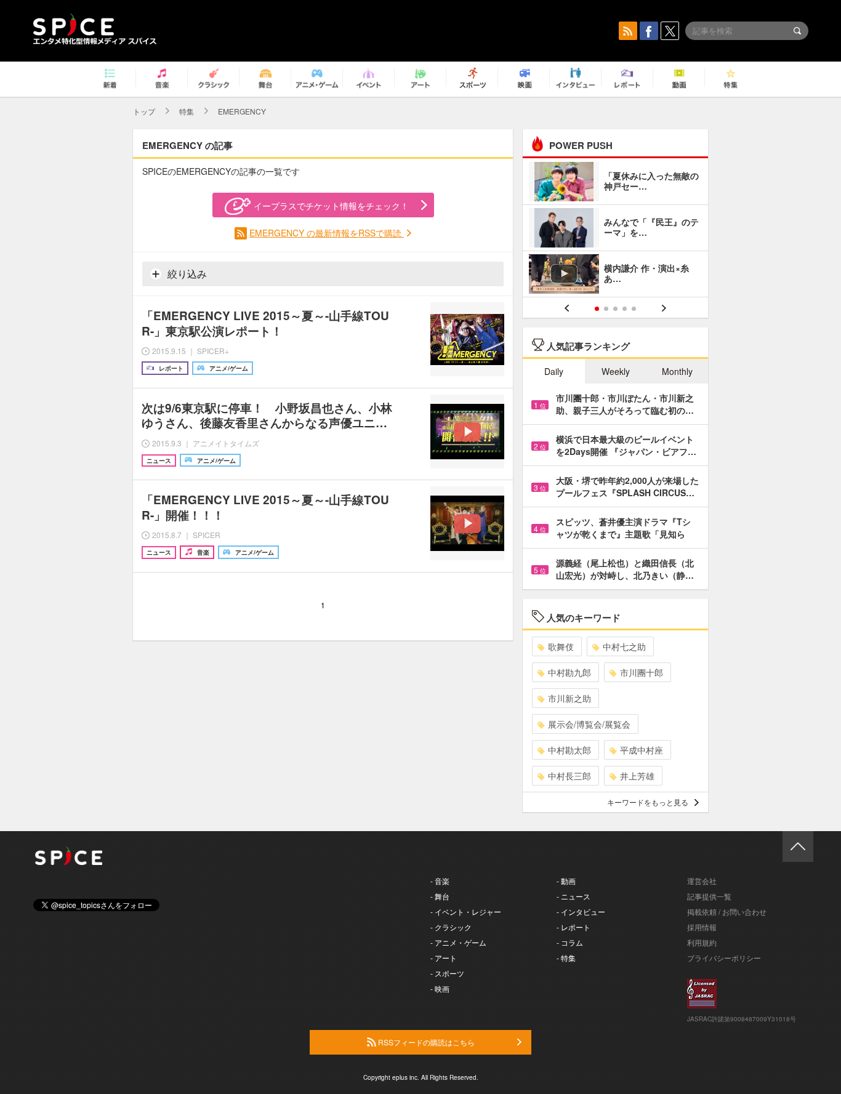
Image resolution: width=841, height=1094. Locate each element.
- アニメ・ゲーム (458, 942)
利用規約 (702, 942)
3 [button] (615, 309)
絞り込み (186, 274)
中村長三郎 (569, 776)
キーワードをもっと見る (647, 802)
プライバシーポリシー (724, 957)
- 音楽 (439, 880)
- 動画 (566, 880)
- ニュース (573, 896)
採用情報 (702, 927)
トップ (144, 111)
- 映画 (439, 988)
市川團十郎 (641, 672)
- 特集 (566, 957)
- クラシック (451, 927)
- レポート (573, 927)
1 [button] (597, 309)
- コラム (570, 942)
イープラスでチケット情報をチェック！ (331, 205)
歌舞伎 (561, 646)
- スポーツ (447, 973)
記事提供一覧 (709, 896)
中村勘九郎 (569, 672)
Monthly (677, 371)
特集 (186, 111)
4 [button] (624, 309)
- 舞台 (439, 896)
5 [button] (634, 309)
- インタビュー (581, 911)
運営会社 (702, 880)
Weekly (616, 371)
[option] (615, 229)
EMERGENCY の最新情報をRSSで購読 (326, 233)
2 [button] (606, 309)
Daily (553, 371)
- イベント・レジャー (465, 911)
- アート (443, 957)
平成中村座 (641, 750)
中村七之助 (624, 646)
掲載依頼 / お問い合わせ (727, 911)
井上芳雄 (637, 776)
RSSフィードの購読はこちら (425, 1042)
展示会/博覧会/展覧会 (589, 724)
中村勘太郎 (569, 750)
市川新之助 (569, 698)
